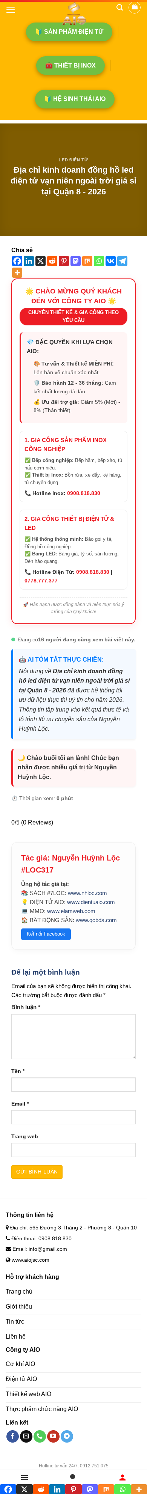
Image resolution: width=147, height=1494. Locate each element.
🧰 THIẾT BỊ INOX (70, 65)
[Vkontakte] (111, 261)
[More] (17, 273)
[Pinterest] (64, 261)
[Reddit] (52, 261)
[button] (11, 10)
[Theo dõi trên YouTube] (53, 1436)
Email (20, 1104)
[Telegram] (122, 261)
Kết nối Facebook (46, 934)
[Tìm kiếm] (119, 7)
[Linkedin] (29, 261)
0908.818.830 (83, 493)
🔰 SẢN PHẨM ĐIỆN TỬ (69, 32)
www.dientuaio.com (91, 902)
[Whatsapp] (99, 261)
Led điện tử (73, 160)
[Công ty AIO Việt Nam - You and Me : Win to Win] (74, 13)
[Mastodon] (75, 261)
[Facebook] (17, 261)
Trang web (24, 1136)
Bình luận (25, 1007)
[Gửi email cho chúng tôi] (26, 1436)
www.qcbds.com (96, 920)
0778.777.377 (41, 581)
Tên (17, 1071)
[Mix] (87, 261)
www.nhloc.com (87, 893)
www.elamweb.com (71, 911)
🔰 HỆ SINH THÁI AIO (75, 99)
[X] (40, 261)
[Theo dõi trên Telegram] (67, 1436)
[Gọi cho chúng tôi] (40, 1436)
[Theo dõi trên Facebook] (12, 1436)
